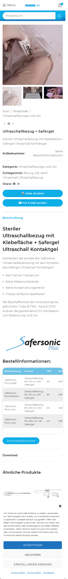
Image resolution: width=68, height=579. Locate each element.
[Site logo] (32, 5)
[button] (60, 506)
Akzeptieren (32, 545)
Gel (37, 173)
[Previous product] (5, 124)
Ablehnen (33, 554)
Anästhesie (20, 111)
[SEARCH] (59, 15)
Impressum (49, 572)
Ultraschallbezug (31, 177)
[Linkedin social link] (18, 184)
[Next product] (13, 124)
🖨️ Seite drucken (32, 193)
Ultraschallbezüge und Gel (22, 116)
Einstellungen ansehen (33, 564)
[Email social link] (14, 184)
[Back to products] (9, 124)
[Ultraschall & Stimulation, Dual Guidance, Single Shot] (48, 493)
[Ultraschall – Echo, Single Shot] (17, 493)
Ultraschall (10, 177)
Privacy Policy (18, 572)
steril (44, 173)
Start (6, 111)
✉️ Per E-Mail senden (32, 202)
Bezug (28, 173)
